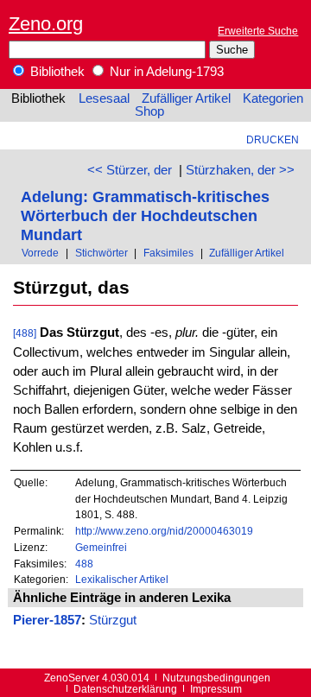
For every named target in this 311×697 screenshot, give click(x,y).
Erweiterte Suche (258, 30)
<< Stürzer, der (129, 170)
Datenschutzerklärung (125, 688)
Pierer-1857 (47, 620)
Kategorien (273, 98)
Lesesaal (104, 98)
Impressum (216, 688)
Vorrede (40, 252)
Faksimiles (168, 252)
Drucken (272, 139)
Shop (149, 111)
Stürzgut (112, 620)
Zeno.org (46, 24)
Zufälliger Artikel (186, 98)
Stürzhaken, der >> (240, 170)
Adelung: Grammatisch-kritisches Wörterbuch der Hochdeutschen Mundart (145, 215)
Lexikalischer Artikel (121, 579)
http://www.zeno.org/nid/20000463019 (164, 530)
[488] (24, 333)
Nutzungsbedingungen (216, 677)
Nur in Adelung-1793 (165, 72)
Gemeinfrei (101, 547)
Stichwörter (101, 252)
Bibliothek (56, 72)
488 (84, 563)
